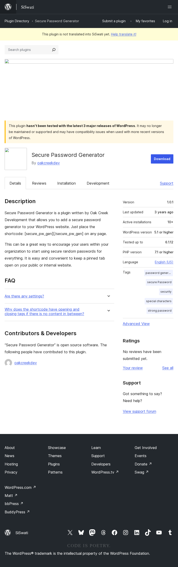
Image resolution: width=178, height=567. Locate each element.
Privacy (11, 472)
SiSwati (22, 532)
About (10, 447)
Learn (96, 447)
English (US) (164, 262)
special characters (159, 301)
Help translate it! (123, 34)
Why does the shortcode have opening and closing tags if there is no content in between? (44, 311)
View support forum (139, 411)
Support (166, 183)
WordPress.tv (105, 472)
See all (167, 368)
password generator (159, 273)
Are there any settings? (24, 296)
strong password (160, 310)
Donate (143, 464)
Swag (142, 472)
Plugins (54, 464)
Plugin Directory (17, 21)
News (9, 455)
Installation (66, 183)
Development (98, 183)
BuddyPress (17, 512)
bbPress (14, 503)
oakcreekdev (48, 163)
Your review (133, 368)
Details (15, 183)
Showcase (57, 447)
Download (162, 159)
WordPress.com (20, 487)
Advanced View (136, 323)
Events (140, 455)
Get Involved (146, 447)
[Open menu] (170, 7)
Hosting (11, 464)
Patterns (55, 472)
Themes (55, 455)
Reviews (39, 183)
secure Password (159, 282)
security (166, 291)
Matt (11, 495)
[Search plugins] (53, 49)
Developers (101, 464)
